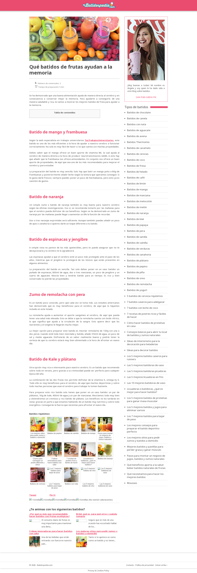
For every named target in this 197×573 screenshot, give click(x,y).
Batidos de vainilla (71, 433)
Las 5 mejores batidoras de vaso (105, 485)
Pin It (53, 495)
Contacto (130, 565)
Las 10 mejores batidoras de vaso (146, 383)
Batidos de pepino (54, 433)
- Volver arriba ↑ (161, 565)
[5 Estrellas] (82, 499)
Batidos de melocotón (139, 201)
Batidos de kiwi (135, 219)
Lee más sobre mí (146, 97)
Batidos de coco (136, 159)
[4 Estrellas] (70, 499)
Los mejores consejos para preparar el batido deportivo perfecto (143, 428)
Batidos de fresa (136, 165)
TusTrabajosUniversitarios (99, 140)
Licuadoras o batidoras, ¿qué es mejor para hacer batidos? (88, 462)
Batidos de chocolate (139, 112)
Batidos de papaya (137, 225)
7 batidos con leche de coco (142, 307)
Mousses (132, 483)
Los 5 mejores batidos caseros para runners (147, 357)
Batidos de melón (137, 207)
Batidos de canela (137, 118)
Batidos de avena (137, 136)
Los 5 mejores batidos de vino (88, 485)
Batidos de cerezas (37, 484)
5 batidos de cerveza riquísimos (145, 296)
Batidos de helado (137, 171)
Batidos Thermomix (138, 142)
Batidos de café (136, 177)
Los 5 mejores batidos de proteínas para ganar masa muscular (147, 399)
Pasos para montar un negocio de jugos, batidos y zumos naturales (105, 436)
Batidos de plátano (137, 260)
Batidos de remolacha (139, 284)
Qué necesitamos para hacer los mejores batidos (145, 475)
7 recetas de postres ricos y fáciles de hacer (71, 461)
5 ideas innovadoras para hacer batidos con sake (55, 462)
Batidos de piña (136, 272)
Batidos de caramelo (138, 148)
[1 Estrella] (34, 499)
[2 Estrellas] (46, 499)
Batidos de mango (88, 433)
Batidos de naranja (105, 459)
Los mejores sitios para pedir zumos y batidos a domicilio (37, 435)
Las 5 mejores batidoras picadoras (146, 371)
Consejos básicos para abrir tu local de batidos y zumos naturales (147, 333)
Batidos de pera (136, 230)
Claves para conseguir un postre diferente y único (37, 462)
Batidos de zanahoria (139, 254)
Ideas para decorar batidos (142, 350)
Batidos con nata (71, 484)
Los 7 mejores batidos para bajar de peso (54, 486)
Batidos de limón (136, 183)
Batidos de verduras (138, 248)
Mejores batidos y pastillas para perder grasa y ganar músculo (145, 448)
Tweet (32, 495)
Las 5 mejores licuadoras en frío (145, 377)
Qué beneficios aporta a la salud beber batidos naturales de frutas (146, 466)
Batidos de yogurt (137, 290)
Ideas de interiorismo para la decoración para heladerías (143, 342)
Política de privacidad (144, 565)
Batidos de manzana (138, 195)
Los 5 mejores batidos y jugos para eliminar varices (147, 408)
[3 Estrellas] (58, 499)
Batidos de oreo (136, 278)
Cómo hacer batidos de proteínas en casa (146, 324)
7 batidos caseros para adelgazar (146, 302)
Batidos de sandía (137, 236)
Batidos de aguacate (138, 130)
